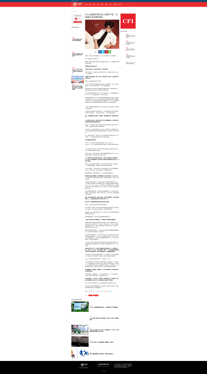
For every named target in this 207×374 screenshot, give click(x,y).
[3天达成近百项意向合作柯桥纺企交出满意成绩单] (77, 33)
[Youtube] (81, 22)
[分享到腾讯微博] (102, 291)
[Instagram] (76, 22)
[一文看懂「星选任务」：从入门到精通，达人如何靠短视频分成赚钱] (123, 43)
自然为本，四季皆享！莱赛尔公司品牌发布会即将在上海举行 (77, 54)
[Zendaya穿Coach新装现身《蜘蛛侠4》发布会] (80, 341)
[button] (135, 1)
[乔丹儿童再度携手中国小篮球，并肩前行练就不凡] (80, 353)
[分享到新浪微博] (100, 291)
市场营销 (127, 54)
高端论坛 (73, 52)
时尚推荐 (127, 34)
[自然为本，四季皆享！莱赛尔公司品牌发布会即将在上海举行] (77, 47)
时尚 (126, 61)
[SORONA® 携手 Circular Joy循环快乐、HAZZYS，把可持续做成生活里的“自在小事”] (80, 330)
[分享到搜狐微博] (106, 291)
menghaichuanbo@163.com (105, 366)
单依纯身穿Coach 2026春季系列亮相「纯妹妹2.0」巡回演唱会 (130, 36)
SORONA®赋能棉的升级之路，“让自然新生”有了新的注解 (104, 307)
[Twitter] (79, 22)
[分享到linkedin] (111, 291)
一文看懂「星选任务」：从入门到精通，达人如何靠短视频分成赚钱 (130, 43)
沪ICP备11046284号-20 (84, 367)
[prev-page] (121, 67)
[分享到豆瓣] (91, 291)
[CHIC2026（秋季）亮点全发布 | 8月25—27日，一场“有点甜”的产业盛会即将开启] (77, 62)
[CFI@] (76, 19)
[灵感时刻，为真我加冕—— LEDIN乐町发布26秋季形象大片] (123, 49)
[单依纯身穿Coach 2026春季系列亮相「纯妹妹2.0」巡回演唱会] (123, 36)
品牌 (75, 11)
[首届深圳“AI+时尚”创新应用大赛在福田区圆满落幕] (123, 63)
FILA (90, 295)
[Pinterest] (106, 51)
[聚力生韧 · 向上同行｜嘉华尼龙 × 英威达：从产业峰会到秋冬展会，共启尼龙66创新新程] (77, 79)
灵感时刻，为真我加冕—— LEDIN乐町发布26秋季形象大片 (130, 50)
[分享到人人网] (89, 291)
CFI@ (79, 18)
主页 (72, 11)
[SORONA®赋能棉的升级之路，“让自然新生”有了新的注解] (80, 306)
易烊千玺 (95, 295)
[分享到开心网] (96, 291)
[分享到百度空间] (98, 291)
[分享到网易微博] (104, 291)
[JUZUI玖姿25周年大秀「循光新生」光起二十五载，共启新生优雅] (80, 318)
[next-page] (123, 67)
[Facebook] (74, 22)
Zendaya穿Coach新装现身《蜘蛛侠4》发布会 (101, 342)
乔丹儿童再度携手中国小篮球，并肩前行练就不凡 (101, 353)
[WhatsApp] (109, 51)
